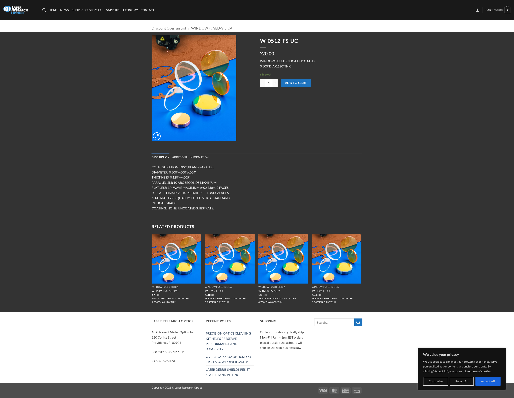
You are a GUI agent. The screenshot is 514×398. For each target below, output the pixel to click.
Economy (130, 10)
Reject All (461, 381)
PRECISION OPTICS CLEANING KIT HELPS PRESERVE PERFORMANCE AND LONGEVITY (228, 341)
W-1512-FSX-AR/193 (165, 291)
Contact (147, 10)
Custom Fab (94, 10)
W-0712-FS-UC (214, 291)
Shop (76, 10)
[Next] (361, 273)
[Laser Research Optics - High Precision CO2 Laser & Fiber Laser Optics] (19, 10)
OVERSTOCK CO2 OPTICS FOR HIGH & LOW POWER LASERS (228, 359)
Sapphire (113, 10)
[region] (462, 369)
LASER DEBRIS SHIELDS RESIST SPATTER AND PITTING (228, 372)
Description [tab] (160, 157)
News (64, 10)
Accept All (488, 381)
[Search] (44, 10)
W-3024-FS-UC (321, 291)
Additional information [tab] (190, 157)
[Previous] (152, 273)
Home (53, 10)
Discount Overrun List (169, 28)
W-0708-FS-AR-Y (269, 291)
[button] (477, 10)
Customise (436, 381)
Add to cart (296, 83)
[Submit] (358, 322)
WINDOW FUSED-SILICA (211, 28)
